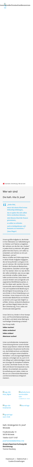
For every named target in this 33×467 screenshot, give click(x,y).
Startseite (7, 183)
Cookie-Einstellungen (16, 461)
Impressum (10, 459)
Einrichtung (14, 183)
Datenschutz (21, 459)
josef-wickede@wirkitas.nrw (13, 441)
